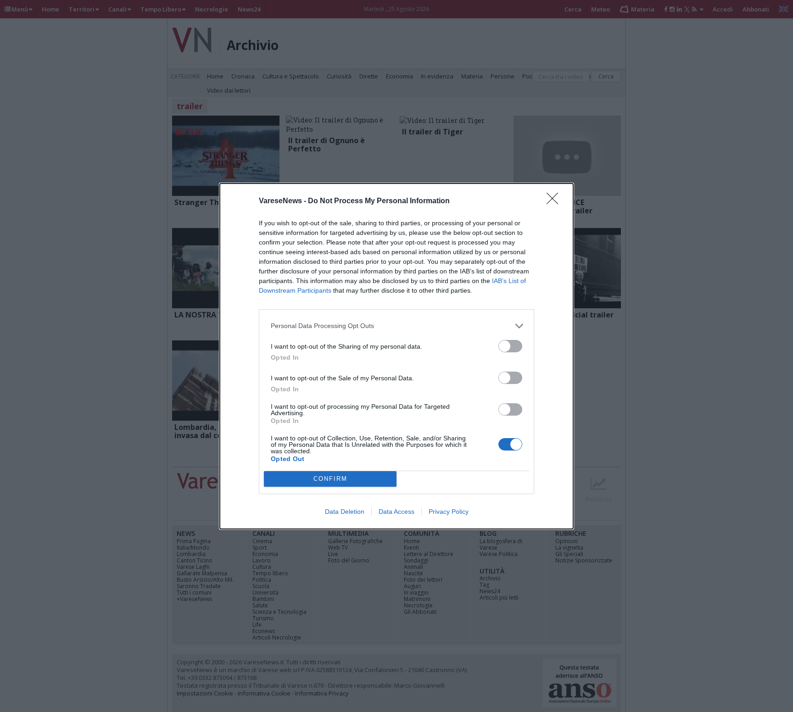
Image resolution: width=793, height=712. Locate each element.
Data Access (396, 511)
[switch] (510, 346)
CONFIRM (330, 478)
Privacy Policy (449, 511)
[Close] (555, 201)
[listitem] (396, 326)
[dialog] (396, 356)
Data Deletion (344, 511)
